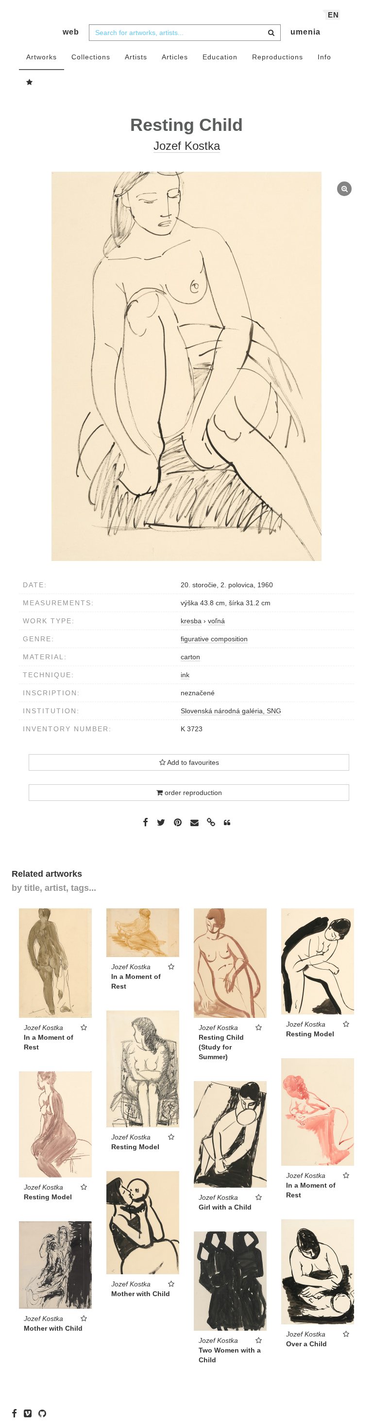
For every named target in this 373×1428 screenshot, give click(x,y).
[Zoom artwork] (186, 366)
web (71, 32)
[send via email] (194, 823)
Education (220, 57)
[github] (44, 1413)
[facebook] (17, 1413)
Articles (175, 57)
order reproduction (192, 792)
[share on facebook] (145, 822)
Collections (90, 57)
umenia (305, 32)
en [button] (333, 15)
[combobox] (185, 32)
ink (185, 675)
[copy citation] (227, 822)
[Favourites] (29, 82)
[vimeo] (30, 1413)
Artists (136, 57)
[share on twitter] (161, 822)
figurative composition (214, 639)
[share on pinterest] (177, 822)
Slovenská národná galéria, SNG (231, 711)
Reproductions (277, 57)
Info (324, 57)
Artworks (41, 57)
